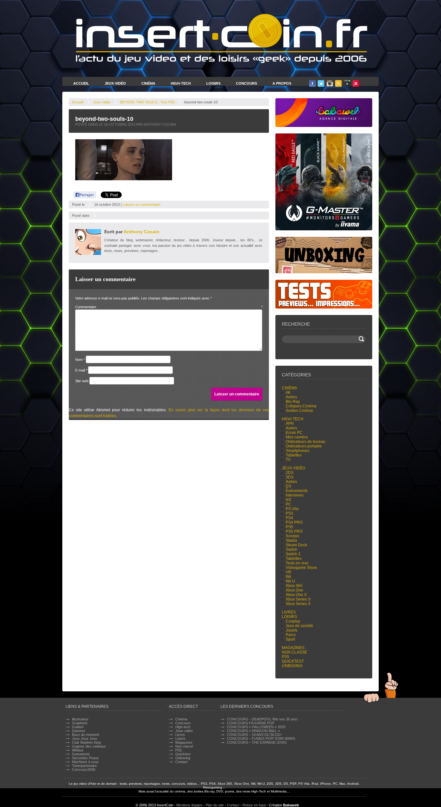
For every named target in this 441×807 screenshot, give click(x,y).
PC (288, 504)
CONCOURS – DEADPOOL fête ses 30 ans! (262, 719)
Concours (246, 83)
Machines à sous (85, 762)
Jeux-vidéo (101, 102)
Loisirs (213, 83)
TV (288, 459)
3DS (289, 477)
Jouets (291, 630)
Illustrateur (80, 719)
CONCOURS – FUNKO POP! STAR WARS (261, 738)
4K (288, 392)
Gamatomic (81, 754)
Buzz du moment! (85, 735)
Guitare (78, 727)
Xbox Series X (298, 604)
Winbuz (78, 750)
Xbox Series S (298, 599)
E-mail (81, 370)
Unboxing (292, 666)
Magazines (293, 647)
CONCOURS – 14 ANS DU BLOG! (254, 735)
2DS (289, 472)
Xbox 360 (294, 585)
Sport (290, 639)
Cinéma (148, 83)
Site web (81, 381)
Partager (81, 194)
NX (288, 500)
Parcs (291, 635)
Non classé (294, 652)
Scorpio (292, 536)
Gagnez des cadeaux (89, 746)
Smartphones (297, 450)
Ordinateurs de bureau (305, 441)
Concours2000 (83, 769)
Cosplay (293, 621)
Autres (291, 397)
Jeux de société (299, 626)
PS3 (289, 513)
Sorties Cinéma (299, 410)
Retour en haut (254, 805)
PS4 (289, 518)
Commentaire (168, 307)
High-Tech (181, 83)
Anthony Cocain (141, 231)
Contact (181, 762)
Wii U (290, 581)
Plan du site (215, 805)
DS (288, 486)
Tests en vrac (297, 563)
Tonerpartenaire (84, 766)
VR (288, 572)
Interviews (294, 495)
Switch (291, 549)
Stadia (291, 540)
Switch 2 (293, 554)
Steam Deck (296, 545)
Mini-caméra (297, 437)
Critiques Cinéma (301, 406)
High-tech (292, 419)
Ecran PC (294, 432)
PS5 (289, 527)
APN (290, 423)
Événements (297, 490)
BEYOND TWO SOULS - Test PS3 (147, 102)
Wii (288, 576)
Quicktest (293, 661)
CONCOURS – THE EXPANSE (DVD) (257, 742)
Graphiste (79, 723)
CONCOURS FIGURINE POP (250, 723)
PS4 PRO (294, 522)
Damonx (78, 731)
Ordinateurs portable (304, 446)
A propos (281, 83)
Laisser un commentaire (141, 204)
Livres (289, 612)
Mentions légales (189, 805)
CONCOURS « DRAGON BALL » (253, 731)
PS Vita (292, 509)
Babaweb (291, 805)
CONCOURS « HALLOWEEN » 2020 (256, 727)
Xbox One (294, 590)
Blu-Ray (293, 401)
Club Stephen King (86, 742)
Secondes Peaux (85, 758)
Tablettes (294, 455)
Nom (80, 360)
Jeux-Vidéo (115, 83)
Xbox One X (296, 594)
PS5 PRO (294, 531)
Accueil (81, 83)
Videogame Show (301, 567)
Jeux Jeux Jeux (84, 738)
